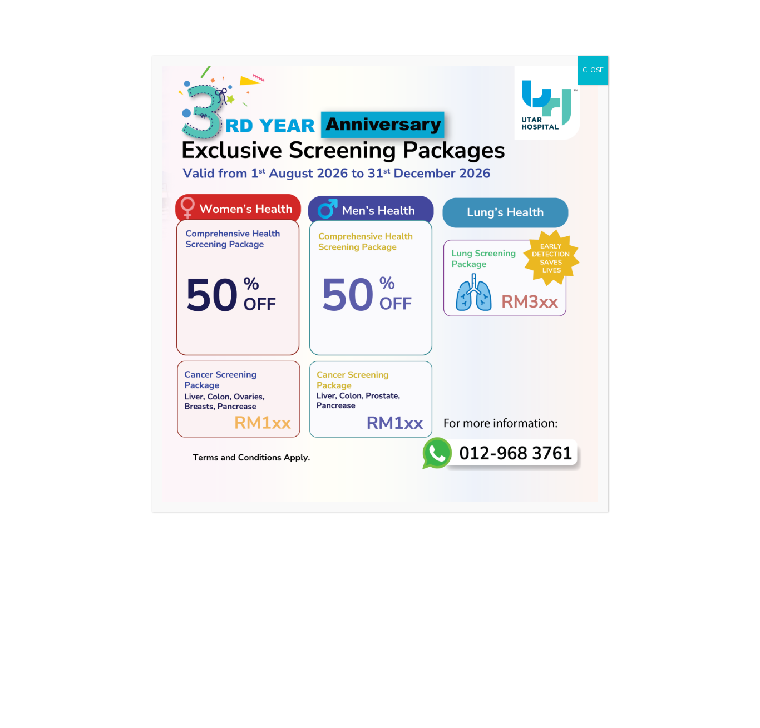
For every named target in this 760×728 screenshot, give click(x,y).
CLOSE (593, 70)
